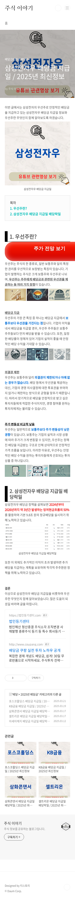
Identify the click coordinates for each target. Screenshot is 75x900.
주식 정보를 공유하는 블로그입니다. (24, 829)
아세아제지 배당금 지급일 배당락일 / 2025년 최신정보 (29, 723)
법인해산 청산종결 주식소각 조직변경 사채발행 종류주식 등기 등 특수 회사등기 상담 (37, 628)
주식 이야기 (19, 8)
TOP (67, 887)
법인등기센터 (19, 621)
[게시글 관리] (22, 678)
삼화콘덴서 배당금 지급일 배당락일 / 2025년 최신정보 (29, 713)
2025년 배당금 (29, 694)
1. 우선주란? (18, 208)
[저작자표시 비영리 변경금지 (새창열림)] (49, 678)
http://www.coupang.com (26, 644)
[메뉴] (67, 8)
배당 (15, 694)
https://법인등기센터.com (25, 615)
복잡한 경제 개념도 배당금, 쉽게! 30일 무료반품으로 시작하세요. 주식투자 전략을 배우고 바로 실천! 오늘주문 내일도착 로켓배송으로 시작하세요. (37, 657)
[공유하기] (17, 678)
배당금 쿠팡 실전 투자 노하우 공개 (35, 650)
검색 (58, 8)
